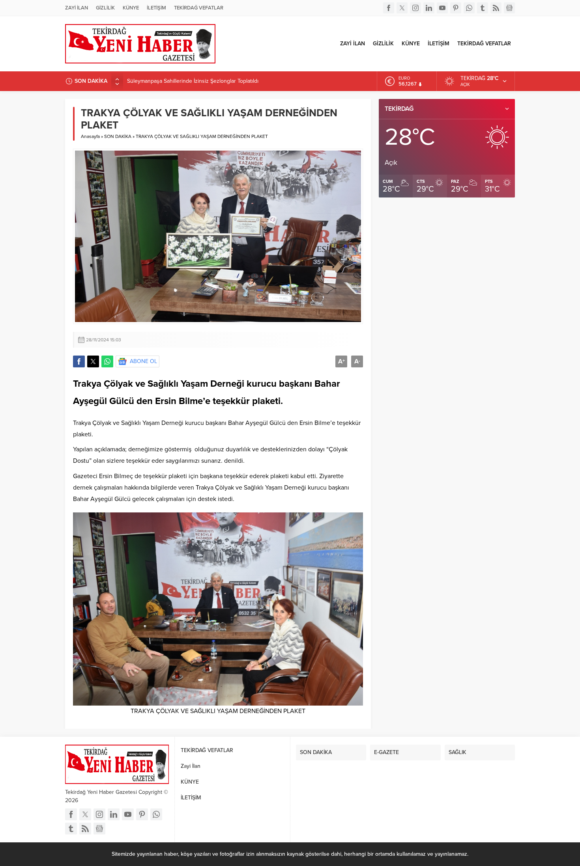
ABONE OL (143, 361)
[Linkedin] (428, 7)
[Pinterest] (455, 7)
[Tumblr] (482, 7)
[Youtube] (442, 7)
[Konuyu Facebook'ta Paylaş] (79, 361)
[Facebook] (388, 7)
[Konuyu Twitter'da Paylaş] (93, 361)
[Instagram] (415, 7)
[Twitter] (402, 7)
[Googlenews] (509, 7)
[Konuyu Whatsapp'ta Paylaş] (107, 361)
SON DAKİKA (117, 136)
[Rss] (495, 7)
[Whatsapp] (469, 7)
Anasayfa (90, 136)
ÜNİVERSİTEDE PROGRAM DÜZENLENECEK (181, 81)
